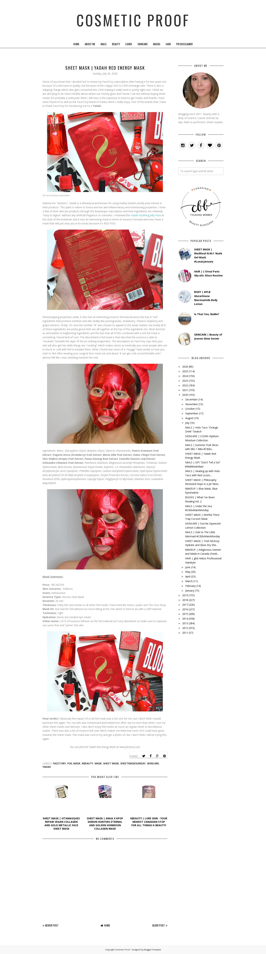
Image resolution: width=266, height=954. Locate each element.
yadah (47, 767)
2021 (185, 390)
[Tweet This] (144, 756)
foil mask (73, 763)
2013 (185, 623)
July (187, 422)
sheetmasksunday (132, 763)
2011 (185, 632)
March (189, 581)
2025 (185, 371)
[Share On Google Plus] (157, 756)
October (190, 408)
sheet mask (111, 763)
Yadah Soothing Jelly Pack (146, 215)
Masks (156, 44)
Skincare (143, 44)
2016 (185, 609)
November (191, 404)
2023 (185, 380)
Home (76, 44)
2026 (185, 366)
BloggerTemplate (152, 949)
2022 (185, 385)
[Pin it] (164, 756)
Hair (168, 44)
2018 (185, 600)
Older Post (158, 925)
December (191, 399)
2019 (185, 595)
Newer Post (51, 925)
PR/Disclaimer (184, 44)
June (187, 567)
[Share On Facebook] (150, 756)
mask (98, 763)
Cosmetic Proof (133, 20)
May (187, 571)
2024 (185, 376)
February (190, 586)
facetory (59, 763)
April (187, 576)
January (189, 590)
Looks (128, 44)
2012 (185, 628)
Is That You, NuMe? (206, 314)
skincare (153, 763)
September (191, 413)
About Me (90, 44)
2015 (185, 614)
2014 (185, 618)
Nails (104, 44)
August (189, 418)
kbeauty (87, 763)
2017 (185, 604)
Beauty (116, 44)
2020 (185, 394)
